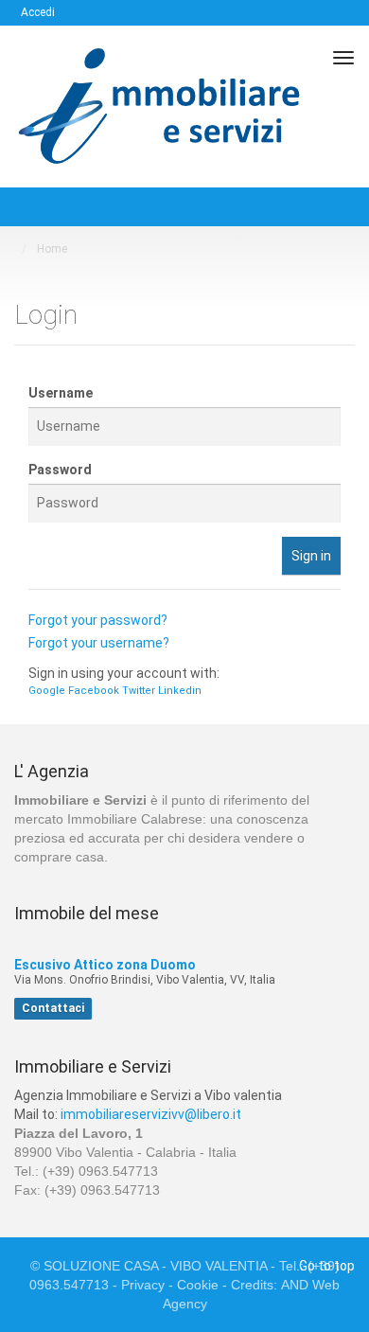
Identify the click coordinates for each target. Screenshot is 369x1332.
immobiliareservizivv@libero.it (151, 1114)
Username (60, 392)
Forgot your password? (97, 620)
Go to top (327, 1265)
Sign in (311, 555)
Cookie (199, 1284)
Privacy (144, 1284)
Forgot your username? (98, 642)
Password (60, 469)
